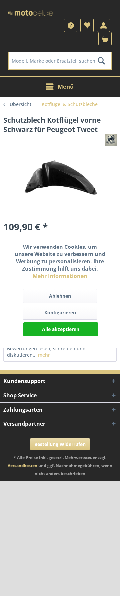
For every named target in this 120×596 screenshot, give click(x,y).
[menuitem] (60, 61)
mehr (43, 355)
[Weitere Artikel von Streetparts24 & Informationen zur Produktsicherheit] (111, 140)
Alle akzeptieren (60, 329)
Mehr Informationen (60, 276)
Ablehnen (60, 296)
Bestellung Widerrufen (60, 444)
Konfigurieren (60, 312)
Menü (66, 86)
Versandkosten (22, 465)
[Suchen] (101, 60)
